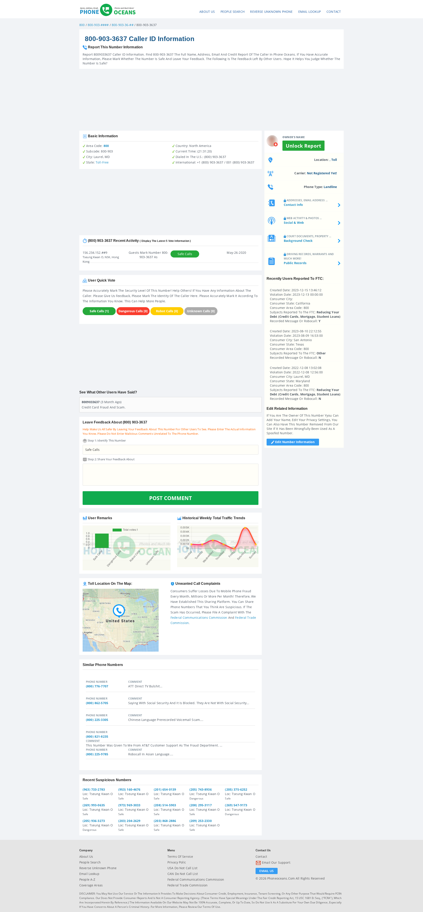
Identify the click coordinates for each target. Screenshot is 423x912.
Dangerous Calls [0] (133, 311)
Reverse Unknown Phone (271, 11)
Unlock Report (303, 145)
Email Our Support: (276, 862)
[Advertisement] (211, 100)
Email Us (266, 871)
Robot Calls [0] (167, 311)
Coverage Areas (91, 885)
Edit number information (294, 442)
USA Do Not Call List (182, 868)
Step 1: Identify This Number (106, 440)
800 (82, 25)
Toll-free (102, 162)
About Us (207, 11)
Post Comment (170, 498)
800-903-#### (98, 25)
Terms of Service (180, 856)
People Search (233, 11)
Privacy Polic (176, 862)
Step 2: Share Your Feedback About (111, 459)
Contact (334, 11)
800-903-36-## (123, 25)
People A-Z (87, 879)
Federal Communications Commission (199, 617)
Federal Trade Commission (187, 885)
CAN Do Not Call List (182, 874)
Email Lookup (309, 11)
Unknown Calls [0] (201, 311)
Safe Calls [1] (99, 311)
